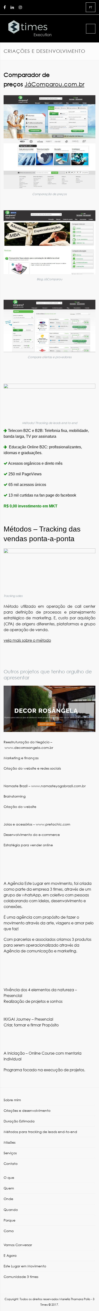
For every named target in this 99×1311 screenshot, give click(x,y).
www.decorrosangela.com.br (29, 747)
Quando (11, 1209)
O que (9, 1177)
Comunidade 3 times (21, 1276)
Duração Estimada (19, 1121)
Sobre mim (12, 1100)
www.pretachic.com (52, 824)
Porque (9, 1220)
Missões (9, 1142)
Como (9, 1231)
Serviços (10, 1153)
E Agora (10, 1255)
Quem (9, 1188)
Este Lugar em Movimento (25, 1266)
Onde (8, 1198)
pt (90, 7)
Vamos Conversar (18, 1245)
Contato (11, 1163)
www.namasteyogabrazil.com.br (58, 786)
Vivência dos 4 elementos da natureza (39, 989)
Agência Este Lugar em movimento (39, 883)
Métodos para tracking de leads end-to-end (40, 1131)
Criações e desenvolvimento (27, 1110)
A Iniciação (14, 1053)
